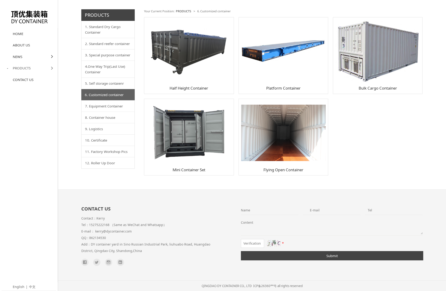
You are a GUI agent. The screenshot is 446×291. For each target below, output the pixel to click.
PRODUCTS (22, 68)
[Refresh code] (273, 243)
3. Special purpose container (107, 55)
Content (244, 222)
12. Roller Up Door (100, 163)
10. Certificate (96, 140)
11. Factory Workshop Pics (106, 151)
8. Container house (100, 117)
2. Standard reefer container (107, 43)
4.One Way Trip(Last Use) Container (105, 69)
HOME (18, 33)
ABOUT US (21, 45)
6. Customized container (104, 94)
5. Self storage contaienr (104, 83)
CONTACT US (23, 79)
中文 (32, 287)
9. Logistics (94, 128)
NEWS (17, 56)
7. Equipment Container (104, 106)
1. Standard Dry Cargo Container (103, 29)
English (18, 287)
